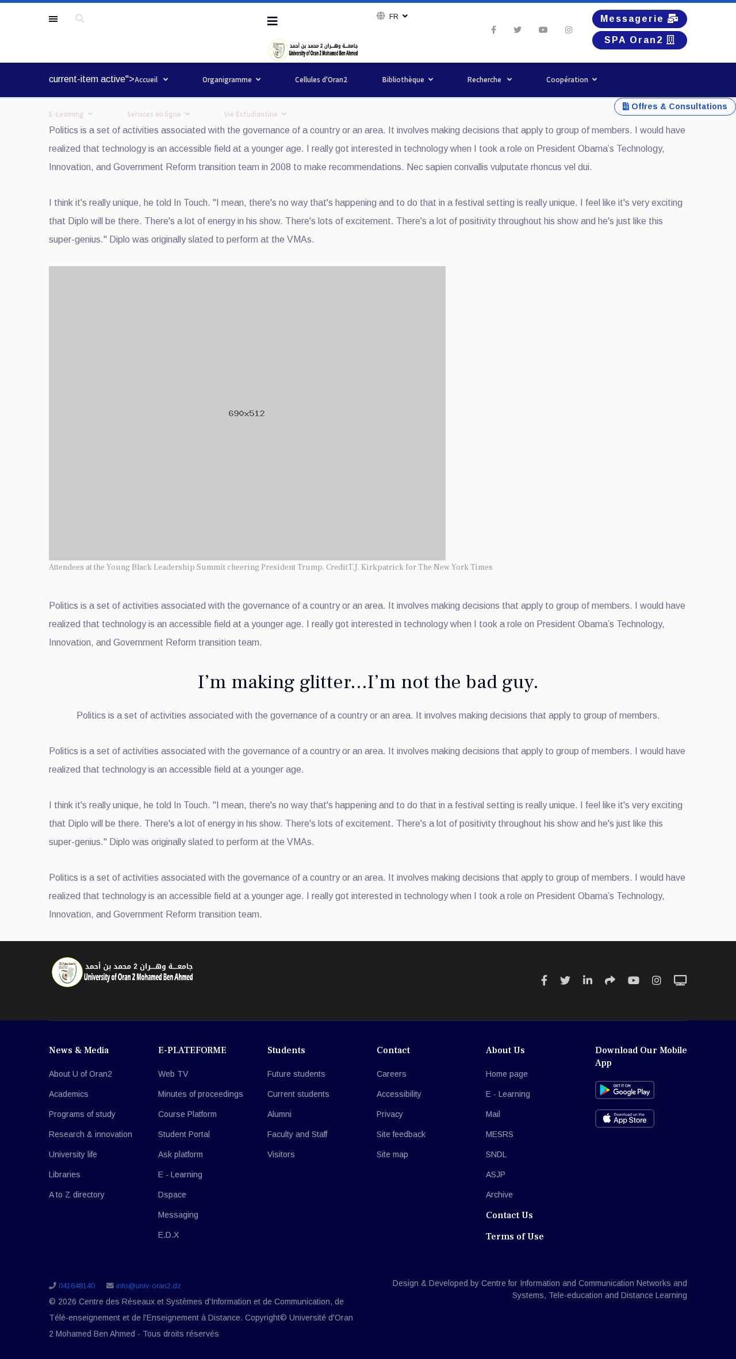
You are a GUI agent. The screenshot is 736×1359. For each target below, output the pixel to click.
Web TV (173, 1073)
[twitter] (517, 29)
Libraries (64, 1174)
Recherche (485, 80)
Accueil (147, 80)
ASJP (495, 1174)
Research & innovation (90, 1134)
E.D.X (168, 1234)
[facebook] (493, 29)
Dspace (172, 1194)
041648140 (77, 1286)
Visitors (281, 1154)
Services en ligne (154, 114)
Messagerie (634, 19)
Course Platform (187, 1114)
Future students (296, 1073)
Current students (298, 1094)
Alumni (279, 1114)
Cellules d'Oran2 (321, 80)
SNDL (496, 1154)
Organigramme (227, 80)
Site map (392, 1154)
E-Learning (66, 114)
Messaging (178, 1214)
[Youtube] (543, 29)
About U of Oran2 (80, 1073)
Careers (392, 1073)
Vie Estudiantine (251, 114)
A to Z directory (77, 1194)
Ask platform (180, 1154)
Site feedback (401, 1134)
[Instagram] (568, 29)
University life (73, 1154)
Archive (499, 1194)
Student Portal (184, 1134)
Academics (69, 1094)
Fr (394, 17)
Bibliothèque (403, 80)
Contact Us (509, 1215)
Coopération (567, 80)
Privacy (390, 1114)
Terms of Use (515, 1236)
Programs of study (82, 1114)
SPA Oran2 (635, 40)
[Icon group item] (544, 980)
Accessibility (399, 1094)
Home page (507, 1073)
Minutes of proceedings (200, 1094)
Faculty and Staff (297, 1134)
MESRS (499, 1134)
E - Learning (180, 1174)
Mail (493, 1114)
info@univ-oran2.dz (148, 1286)
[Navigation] (272, 21)
